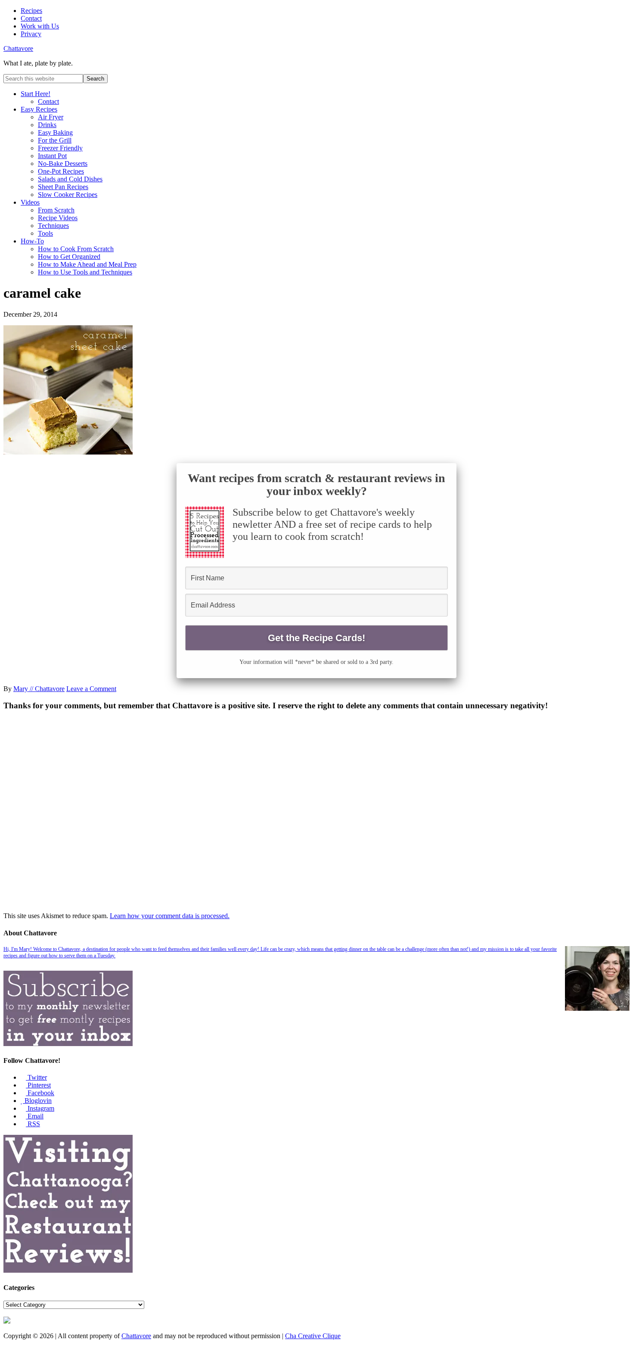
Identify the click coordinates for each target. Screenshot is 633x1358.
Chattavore (18, 48)
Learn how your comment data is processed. (170, 915)
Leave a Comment (91, 688)
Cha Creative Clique (313, 1335)
